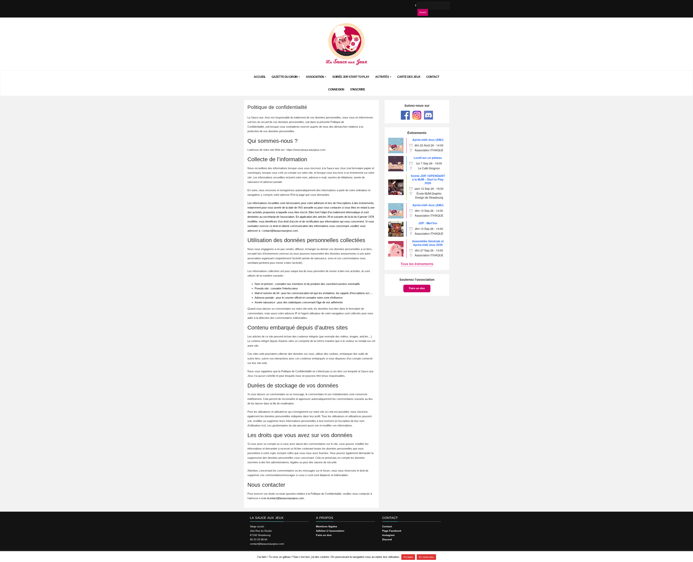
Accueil (260, 76)
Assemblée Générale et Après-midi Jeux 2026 (428, 243)
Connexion (336, 89)
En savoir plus (426, 557)
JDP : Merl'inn (427, 223)
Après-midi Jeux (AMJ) (427, 140)
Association (315, 76)
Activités (382, 76)
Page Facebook (391, 530)
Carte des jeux (408, 76)
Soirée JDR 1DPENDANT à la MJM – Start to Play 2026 (428, 179)
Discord (387, 539)
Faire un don (417, 288)
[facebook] (415, 5)
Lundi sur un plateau (428, 158)
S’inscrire (357, 89)
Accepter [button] (408, 557)
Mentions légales (326, 526)
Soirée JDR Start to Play (350, 76)
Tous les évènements (417, 263)
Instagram (388, 535)
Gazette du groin (285, 76)
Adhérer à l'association (330, 530)
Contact (432, 76)
